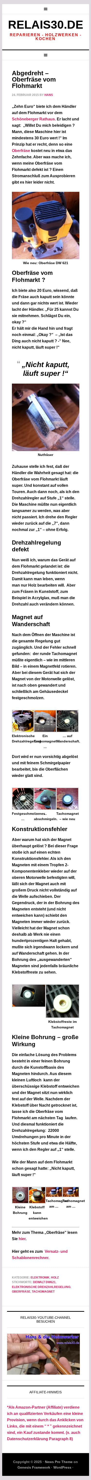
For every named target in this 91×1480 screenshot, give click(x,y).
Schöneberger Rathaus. (34, 119)
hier (22, 1239)
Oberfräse (21, 151)
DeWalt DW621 (44, 1282)
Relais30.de (45, 24)
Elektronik (40, 1277)
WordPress (62, 1467)
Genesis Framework (33, 1467)
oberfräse (21, 1291)
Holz (55, 1277)
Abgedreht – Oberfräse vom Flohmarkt (34, 79)
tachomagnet (43, 1291)
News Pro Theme (59, 1462)
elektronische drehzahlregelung (41, 1287)
